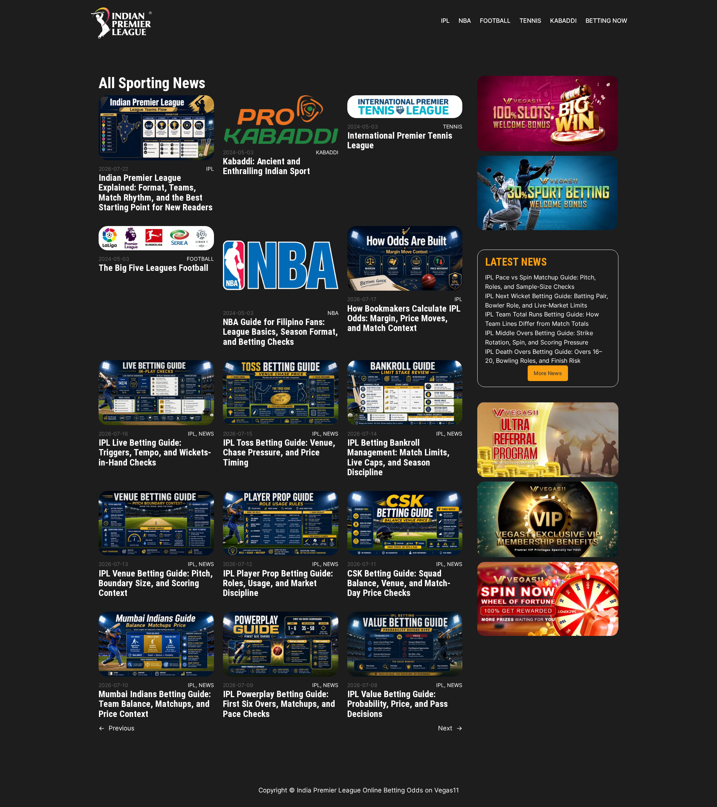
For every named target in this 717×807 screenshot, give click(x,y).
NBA (333, 313)
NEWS (206, 433)
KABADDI (327, 152)
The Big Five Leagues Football (153, 268)
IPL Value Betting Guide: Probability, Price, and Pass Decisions (397, 704)
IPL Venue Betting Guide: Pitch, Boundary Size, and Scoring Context (156, 583)
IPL (210, 169)
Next (450, 728)
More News (548, 373)
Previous (116, 728)
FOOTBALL (200, 259)
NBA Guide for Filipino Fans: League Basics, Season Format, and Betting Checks (280, 332)
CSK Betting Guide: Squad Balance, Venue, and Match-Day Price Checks (399, 583)
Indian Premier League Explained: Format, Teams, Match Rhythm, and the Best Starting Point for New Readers (155, 193)
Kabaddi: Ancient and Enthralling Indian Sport (266, 166)
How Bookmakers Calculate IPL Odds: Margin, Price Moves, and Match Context (403, 318)
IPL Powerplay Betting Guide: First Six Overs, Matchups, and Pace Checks (279, 704)
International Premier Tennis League (399, 141)
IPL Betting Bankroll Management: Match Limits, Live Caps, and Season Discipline (398, 457)
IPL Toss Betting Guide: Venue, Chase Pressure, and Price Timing (279, 452)
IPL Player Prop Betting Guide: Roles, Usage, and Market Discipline (278, 583)
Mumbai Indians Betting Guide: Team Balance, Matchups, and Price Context (155, 704)
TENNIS (452, 126)
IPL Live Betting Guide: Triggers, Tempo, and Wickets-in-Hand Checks (155, 452)
